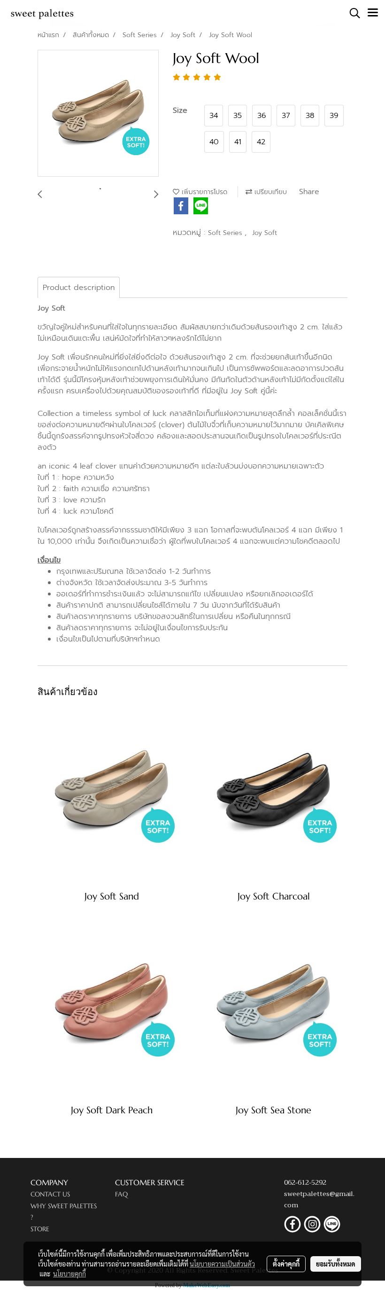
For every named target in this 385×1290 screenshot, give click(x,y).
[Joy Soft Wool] (98, 113)
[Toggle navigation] (372, 13)
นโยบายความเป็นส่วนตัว (222, 1263)
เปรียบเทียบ (269, 192)
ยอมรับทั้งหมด (335, 1263)
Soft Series (226, 233)
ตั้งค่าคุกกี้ (286, 1263)
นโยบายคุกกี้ (69, 1273)
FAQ (121, 1194)
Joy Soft (264, 233)
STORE (40, 1229)
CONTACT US (50, 1194)
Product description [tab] (79, 287)
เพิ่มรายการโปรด (203, 192)
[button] (351, 13)
